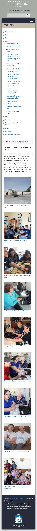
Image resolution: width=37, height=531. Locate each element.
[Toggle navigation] (31, 20)
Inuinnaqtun (25, 10)
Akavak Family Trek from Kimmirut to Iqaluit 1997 (13, 84)
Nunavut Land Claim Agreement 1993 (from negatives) (14, 76)
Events (7, 41)
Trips (7, 38)
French (17, 10)
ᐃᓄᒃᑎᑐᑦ (11, 10)
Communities (9, 32)
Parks (7, 35)
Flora (7, 128)
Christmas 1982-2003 (14, 46)
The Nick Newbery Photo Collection (18, 4)
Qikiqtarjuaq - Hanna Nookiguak (16, 311)
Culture (7, 120)
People (7, 117)
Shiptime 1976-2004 (13, 43)
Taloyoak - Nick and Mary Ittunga (16, 451)
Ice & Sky (8, 131)
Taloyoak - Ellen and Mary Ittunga (16, 416)
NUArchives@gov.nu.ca (17, 498)
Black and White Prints (12, 134)
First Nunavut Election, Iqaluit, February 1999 (12, 91)
